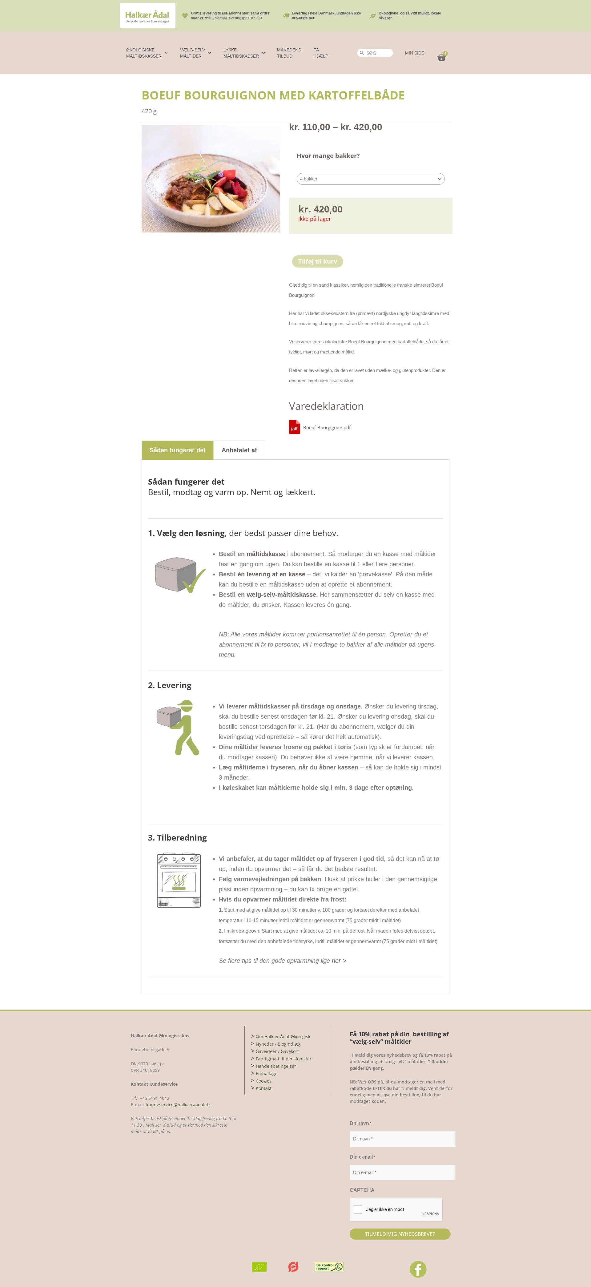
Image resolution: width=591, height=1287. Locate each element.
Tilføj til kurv (317, 261)
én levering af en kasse (271, 574)
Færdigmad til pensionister (284, 1059)
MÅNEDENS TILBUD (289, 52)
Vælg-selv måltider (192, 52)
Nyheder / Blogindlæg (278, 1044)
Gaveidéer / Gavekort (277, 1051)
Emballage (266, 1073)
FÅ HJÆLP (320, 52)
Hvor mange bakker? (328, 155)
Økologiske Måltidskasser (144, 52)
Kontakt (263, 1088)
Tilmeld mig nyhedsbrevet (400, 1234)
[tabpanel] (295, 727)
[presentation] (396, 1210)
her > (339, 960)
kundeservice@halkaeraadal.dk (178, 1104)
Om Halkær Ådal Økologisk (283, 1036)
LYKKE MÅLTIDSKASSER (241, 52)
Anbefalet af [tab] (239, 450)
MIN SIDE (414, 52)
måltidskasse (266, 554)
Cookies (263, 1081)
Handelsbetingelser (276, 1066)
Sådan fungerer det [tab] (178, 450)
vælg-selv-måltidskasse (281, 594)
